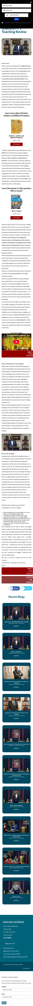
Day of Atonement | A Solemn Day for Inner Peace (16, 744)
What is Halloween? (16, 651)
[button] (16, 917)
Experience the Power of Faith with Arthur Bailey (16, 866)
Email (3, 994)
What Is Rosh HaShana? (16, 805)
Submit (16, 19)
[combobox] (8, 15)
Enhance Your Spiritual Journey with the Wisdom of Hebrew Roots (16, 774)
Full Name (4, 986)
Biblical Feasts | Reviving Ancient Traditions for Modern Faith (16, 835)
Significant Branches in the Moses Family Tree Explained (16, 682)
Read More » (16, 626)
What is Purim (16, 896)
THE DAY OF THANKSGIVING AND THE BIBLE (16, 622)
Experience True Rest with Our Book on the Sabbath (16, 713)
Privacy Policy (26, 968)
